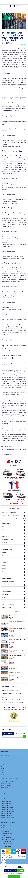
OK (25, 736)
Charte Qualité (4, 787)
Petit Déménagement (6, 826)
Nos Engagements (5, 793)
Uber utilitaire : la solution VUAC (16, 650)
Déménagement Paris (6, 801)
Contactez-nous (4, 763)
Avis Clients (3, 768)
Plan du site (3, 774)
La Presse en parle (5, 770)
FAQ (2, 759)
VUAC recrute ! (4, 765)
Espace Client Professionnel (7, 781)
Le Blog (3, 772)
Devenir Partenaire (5, 783)
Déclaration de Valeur (6, 789)
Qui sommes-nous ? (5, 755)
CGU (2, 757)
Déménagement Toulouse (7, 809)
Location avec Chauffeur (6, 843)
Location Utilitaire (5, 835)
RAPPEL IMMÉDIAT (8, 733)
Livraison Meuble (5, 831)
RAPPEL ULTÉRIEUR (20, 733)
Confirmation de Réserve (6, 791)
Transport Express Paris (6, 833)
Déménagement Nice (6, 819)
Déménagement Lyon (6, 803)
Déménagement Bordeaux (7, 805)
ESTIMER (20, 870)
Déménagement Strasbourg (7, 817)
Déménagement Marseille (7, 807)
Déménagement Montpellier (7, 811)
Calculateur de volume (6, 795)
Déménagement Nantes (6, 815)
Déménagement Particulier (7, 827)
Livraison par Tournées (6, 841)
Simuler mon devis (14, 876)
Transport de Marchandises (7, 837)
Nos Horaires (4, 761)
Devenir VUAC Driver (6, 785)
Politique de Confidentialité (7, 767)
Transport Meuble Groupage (7, 839)
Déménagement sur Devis (7, 829)
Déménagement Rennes (6, 813)
